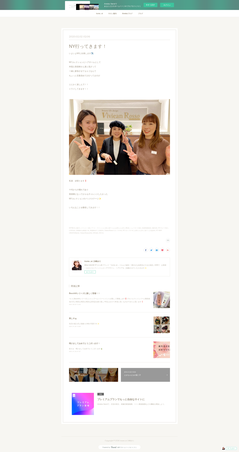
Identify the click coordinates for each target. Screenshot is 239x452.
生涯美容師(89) (146, 228)
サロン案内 (112, 13)
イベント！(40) (85, 228)
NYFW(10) (72, 228)
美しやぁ (73, 318)
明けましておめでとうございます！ (84, 343)
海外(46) (154, 228)
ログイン (167, 5)
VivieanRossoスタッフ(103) (113, 230)
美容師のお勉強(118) (82, 230)
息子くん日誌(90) (150, 230)
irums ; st (99, 13)
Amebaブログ (127, 13)
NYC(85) (95, 233)
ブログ (140, 13)
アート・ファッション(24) (99, 228)
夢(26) (127, 228)
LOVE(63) (72, 230)
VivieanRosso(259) (86, 233)
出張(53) (101, 230)
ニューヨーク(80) (135, 228)
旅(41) (78, 228)
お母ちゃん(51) (139, 230)
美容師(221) (94, 230)
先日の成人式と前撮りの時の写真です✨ (84, 323)
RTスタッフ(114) (128, 230)
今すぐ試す (150, 4)
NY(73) (101, 233)
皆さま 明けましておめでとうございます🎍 (86, 348)
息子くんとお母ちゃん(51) (116, 228)
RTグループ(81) (163, 228)
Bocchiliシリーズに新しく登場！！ (84, 293)
